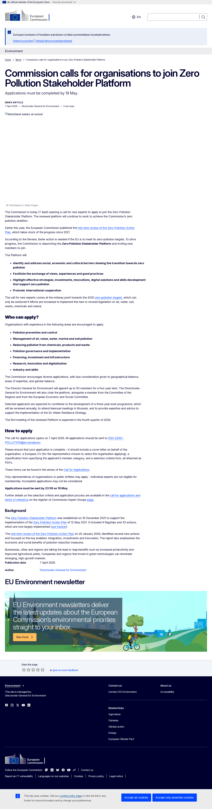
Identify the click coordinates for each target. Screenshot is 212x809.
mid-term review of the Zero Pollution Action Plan (42, 533)
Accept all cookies (136, 797)
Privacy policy (96, 776)
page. (90, 499)
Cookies (78, 776)
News (18, 59)
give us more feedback (65, 670)
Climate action (116, 726)
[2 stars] (26, 670)
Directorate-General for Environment (63, 570)
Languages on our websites (53, 776)
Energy (112, 732)
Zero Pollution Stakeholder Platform (33, 518)
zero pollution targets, (109, 297)
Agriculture (114, 714)
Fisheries (113, 720)
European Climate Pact (121, 739)
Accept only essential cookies (175, 797)
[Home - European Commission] (30, 15)
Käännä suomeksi (23, 40)
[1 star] (24, 670)
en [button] (139, 17)
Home (8, 59)
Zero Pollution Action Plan (50, 522)
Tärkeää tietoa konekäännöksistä (53, 40)
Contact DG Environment (122, 691)
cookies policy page (70, 795)
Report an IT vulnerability (19, 776)
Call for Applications (76, 469)
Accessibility (167, 691)
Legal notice (116, 776)
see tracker (59, 526)
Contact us (87, 770)
